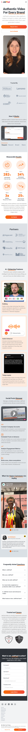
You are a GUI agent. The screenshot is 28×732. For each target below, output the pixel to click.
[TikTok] (5, 706)
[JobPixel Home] (6, 2)
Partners (3, 713)
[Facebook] (12, 706)
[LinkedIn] (8, 706)
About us (3, 715)
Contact (3, 722)
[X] (15, 706)
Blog (2, 719)
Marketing (3, 712)
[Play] (14, 413)
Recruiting (3, 710)
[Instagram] (2, 706)
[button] (10, 530)
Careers (3, 717)
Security (3, 720)
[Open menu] (26, 2)
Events (2, 716)
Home (2, 709)
